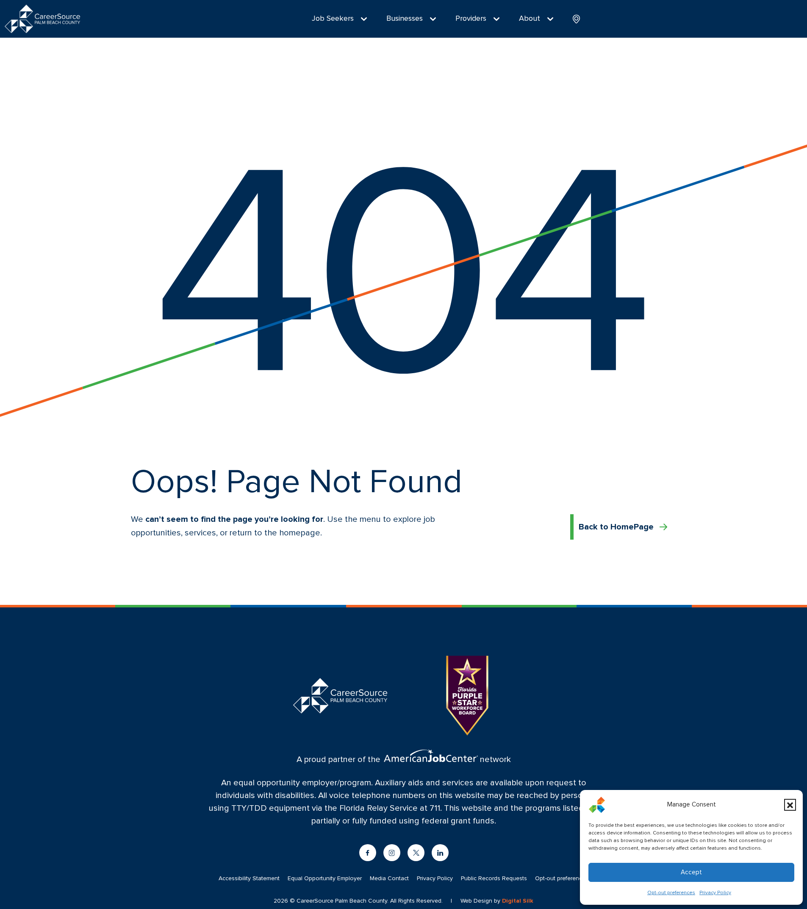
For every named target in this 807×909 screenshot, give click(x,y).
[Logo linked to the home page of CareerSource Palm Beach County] (42, 19)
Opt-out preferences (671, 892)
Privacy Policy (715, 892)
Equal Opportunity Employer (325, 878)
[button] (790, 805)
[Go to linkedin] (440, 852)
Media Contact (389, 878)
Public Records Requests (494, 878)
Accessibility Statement (249, 878)
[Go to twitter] (416, 852)
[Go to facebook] (367, 852)
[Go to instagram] (391, 852)
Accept (691, 872)
